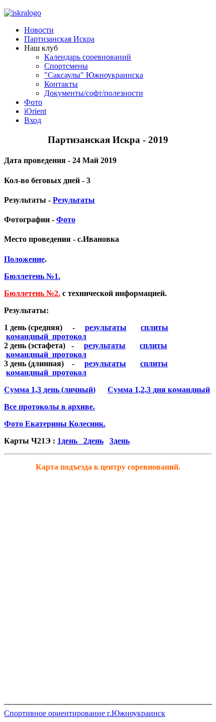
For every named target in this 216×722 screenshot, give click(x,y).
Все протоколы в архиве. (49, 406)
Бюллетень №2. (32, 293)
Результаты (74, 200)
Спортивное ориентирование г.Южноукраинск (84, 713)
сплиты (154, 327)
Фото (65, 219)
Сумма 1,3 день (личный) (49, 389)
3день (120, 441)
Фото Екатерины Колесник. (54, 423)
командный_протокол (46, 336)
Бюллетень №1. (32, 276)
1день (70, 441)
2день (93, 441)
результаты (106, 327)
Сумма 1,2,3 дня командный (158, 389)
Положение (24, 259)
